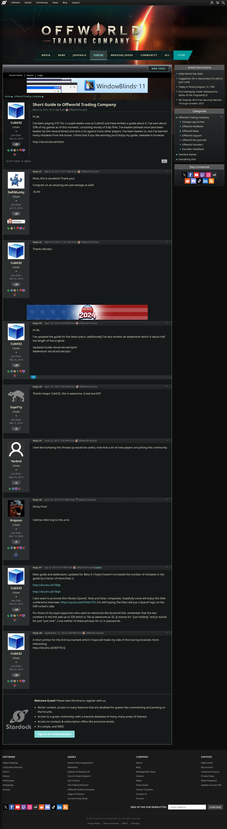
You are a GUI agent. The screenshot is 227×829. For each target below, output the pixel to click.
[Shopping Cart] (217, 2)
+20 (16, 144)
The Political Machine (78, 784)
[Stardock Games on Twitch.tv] (202, 175)
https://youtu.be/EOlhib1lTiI (78, 602)
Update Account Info (211, 784)
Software (15, 2)
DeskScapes (8, 780)
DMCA (125, 823)
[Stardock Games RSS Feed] (211, 181)
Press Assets (142, 784)
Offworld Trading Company (27, 96)
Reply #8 (37, 632)
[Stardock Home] (4, 3)
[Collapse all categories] (222, 116)
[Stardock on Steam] (214, 175)
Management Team (145, 771)
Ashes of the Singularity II (80, 762)
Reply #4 (37, 386)
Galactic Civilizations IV (79, 771)
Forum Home (15, 75)
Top (167, 171)
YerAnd (16, 461)
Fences (6, 776)
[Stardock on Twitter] (184, 175)
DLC (167, 55)
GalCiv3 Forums (87, 499)
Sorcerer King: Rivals (78, 798)
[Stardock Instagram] (208, 175)
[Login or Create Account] (211, 2)
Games (28, 2)
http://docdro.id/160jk (46, 585)
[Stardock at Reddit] (187, 181)
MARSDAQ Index (122, 55)
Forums (140, 798)
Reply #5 (37, 440)
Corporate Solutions (13, 767)
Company (142, 756)
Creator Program (144, 789)
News (55, 2)
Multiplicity (8, 784)
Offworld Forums (78, 109)
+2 (16, 482)
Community (42, 2)
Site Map (135, 823)
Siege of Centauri (76, 793)
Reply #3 (37, 323)
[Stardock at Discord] (193, 181)
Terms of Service (111, 823)
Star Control (74, 780)
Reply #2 (37, 242)
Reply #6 (37, 499)
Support (76, 2)
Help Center (207, 762)
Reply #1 (37, 171)
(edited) (98, 567)
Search (30, 75)
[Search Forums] (223, 2)
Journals (79, 55)
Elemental (72, 767)
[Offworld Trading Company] (91, 32)
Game (61, 55)
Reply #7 (37, 567)
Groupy (6, 789)
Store (181, 55)
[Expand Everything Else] (176, 159)
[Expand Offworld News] (180, 131)
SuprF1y (16, 407)
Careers (140, 776)
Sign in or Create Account (54, 734)
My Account (207, 767)
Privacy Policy (94, 823)
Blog (65, 2)
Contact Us (141, 793)
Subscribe (215, 807)
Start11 (6, 771)
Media (46, 55)
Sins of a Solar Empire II (79, 776)
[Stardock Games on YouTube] (196, 175)
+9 (16, 541)
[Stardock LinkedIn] (205, 181)
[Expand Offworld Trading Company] (176, 117)
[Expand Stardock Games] (176, 154)
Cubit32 (16, 123)
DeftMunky (16, 192)
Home (8, 96)
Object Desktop (10, 762)
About (139, 762)
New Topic (158, 68)
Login (40, 75)
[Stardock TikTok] (199, 181)
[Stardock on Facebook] (190, 175)
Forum (98, 55)
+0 (16, 428)
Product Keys (207, 776)
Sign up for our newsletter (148, 807)
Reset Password (209, 780)
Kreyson (16, 520)
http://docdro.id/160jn (47, 591)
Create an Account (210, 771)
